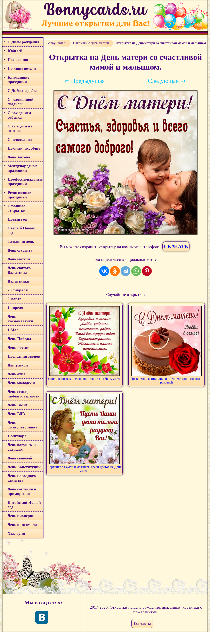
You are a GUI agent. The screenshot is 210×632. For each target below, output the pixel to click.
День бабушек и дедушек (22, 447)
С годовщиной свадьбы (20, 101)
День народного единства (22, 478)
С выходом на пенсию (20, 128)
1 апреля (15, 308)
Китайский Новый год (24, 504)
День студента (20, 250)
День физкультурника (23, 424)
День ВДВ (16, 414)
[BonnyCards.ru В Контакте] (41, 617)
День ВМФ (17, 405)
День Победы (19, 339)
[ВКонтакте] (104, 271)
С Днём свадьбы (22, 90)
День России (19, 347)
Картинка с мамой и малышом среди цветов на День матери (84, 468)
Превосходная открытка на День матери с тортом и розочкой (166, 380)
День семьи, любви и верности (24, 393)
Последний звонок (24, 356)
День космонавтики (20, 318)
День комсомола (22, 524)
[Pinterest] (147, 271)
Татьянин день (21, 241)
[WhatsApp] (136, 271)
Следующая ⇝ (166, 80)
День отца (16, 374)
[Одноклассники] (115, 271)
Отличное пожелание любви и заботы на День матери (84, 378)
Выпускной (18, 365)
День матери (19, 259)
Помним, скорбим (24, 148)
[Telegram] (125, 271)
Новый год (17, 219)
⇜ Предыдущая (84, 80)
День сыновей (20, 458)
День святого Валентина (19, 270)
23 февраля (18, 290)
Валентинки (18, 281)
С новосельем (20, 139)
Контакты (142, 623)
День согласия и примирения (22, 491)
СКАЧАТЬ (176, 246)
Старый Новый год (21, 230)
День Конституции (24, 467)
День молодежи (21, 383)
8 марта (15, 299)
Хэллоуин (16, 533)
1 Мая (13, 330)
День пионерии (21, 516)
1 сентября (17, 436)
